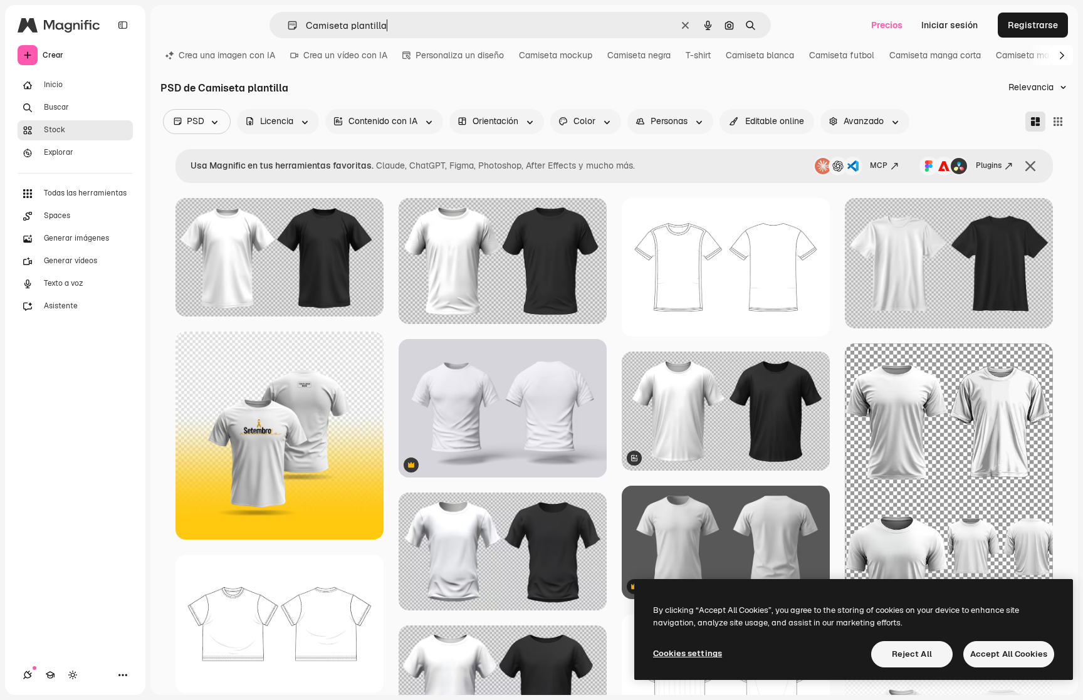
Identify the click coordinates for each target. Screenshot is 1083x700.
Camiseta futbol (841, 55)
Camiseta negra (639, 55)
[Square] (1058, 122)
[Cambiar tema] (73, 675)
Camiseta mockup (555, 55)
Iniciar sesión (949, 25)
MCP (878, 165)
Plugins (989, 165)
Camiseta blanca (760, 55)
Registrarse (1033, 25)
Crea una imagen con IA (227, 55)
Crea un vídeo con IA (345, 55)
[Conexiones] (28, 675)
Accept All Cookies (1008, 654)
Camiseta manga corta (935, 55)
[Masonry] (1035, 122)
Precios (887, 25)
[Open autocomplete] (287, 25)
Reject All (912, 654)
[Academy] (50, 675)
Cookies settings (687, 653)
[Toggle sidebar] (123, 25)
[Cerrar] (1030, 166)
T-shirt (698, 55)
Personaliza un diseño (460, 55)
